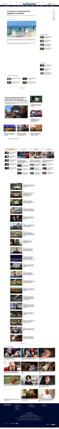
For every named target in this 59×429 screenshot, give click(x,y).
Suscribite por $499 (49, 4)
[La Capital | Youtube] (16, 423)
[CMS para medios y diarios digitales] (48, 424)
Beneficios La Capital (37, 2)
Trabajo (24, 2)
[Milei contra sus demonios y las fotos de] (10, 131)
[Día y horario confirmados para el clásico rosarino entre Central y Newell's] (22, 322)
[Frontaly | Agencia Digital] (52, 424)
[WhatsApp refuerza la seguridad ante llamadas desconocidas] (22, 242)
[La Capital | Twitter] (12, 423)
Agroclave (16, 407)
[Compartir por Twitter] (54, 11)
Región (18, 5)
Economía (27, 5)
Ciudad (14, 5)
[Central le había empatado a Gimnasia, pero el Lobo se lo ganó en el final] (46, 49)
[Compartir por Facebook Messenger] (54, 17)
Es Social (51, 5)
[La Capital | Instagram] (14, 423)
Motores (20, 2)
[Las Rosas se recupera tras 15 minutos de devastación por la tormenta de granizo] (22, 226)
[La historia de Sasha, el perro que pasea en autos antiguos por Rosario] (46, 65)
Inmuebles (17, 2)
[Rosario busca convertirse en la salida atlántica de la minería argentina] (22, 290)
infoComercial (17, 408)
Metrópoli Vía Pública (18, 409)
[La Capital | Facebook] (10, 423)
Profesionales (28, 2)
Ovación (22, 5)
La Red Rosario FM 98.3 (31, 405)
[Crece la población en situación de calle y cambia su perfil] (48, 164)
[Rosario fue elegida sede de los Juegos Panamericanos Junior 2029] (22, 330)
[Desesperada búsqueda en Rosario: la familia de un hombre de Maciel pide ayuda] (22, 274)
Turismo (42, 2)
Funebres (32, 2)
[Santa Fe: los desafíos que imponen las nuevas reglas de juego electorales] (36, 131)
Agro (37, 5)
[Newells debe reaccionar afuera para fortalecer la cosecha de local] (14, 79)
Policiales (32, 5)
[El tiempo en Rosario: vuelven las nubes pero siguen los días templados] (22, 266)
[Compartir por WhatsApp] (54, 13)
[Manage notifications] (57, 427)
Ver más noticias (22, 343)
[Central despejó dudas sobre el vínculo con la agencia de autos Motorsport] (46, 41)
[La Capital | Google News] (18, 423)
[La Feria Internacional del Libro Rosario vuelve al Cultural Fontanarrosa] (23, 131)
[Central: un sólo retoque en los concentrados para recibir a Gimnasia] (22, 314)
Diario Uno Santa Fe (17, 405)
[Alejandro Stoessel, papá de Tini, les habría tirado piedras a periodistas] (22, 218)
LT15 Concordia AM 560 (31, 406)
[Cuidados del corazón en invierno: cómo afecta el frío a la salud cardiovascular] (46, 69)
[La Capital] (29, 4)
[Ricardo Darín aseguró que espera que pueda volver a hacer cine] (22, 250)
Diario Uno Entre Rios (18, 406)
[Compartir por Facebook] (54, 9)
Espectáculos (42, 5)
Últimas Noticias (6, 5)
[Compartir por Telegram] (54, 15)
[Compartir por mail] (54, 19)
